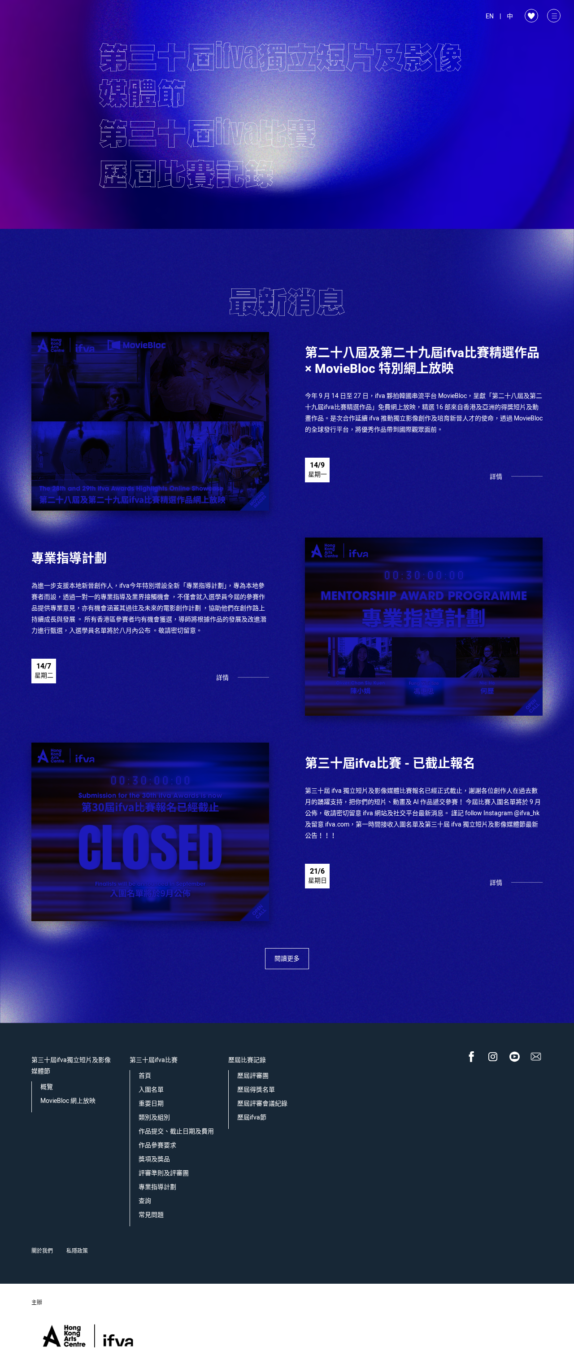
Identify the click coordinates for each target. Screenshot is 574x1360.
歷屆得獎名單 (256, 1089)
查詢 (145, 1201)
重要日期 (151, 1103)
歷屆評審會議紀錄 (262, 1103)
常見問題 (151, 1215)
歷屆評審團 (253, 1075)
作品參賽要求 (157, 1145)
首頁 (145, 1075)
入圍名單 (151, 1089)
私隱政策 (77, 1251)
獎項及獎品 (154, 1159)
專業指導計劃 (157, 1187)
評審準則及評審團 (164, 1173)
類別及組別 (154, 1117)
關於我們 (42, 1251)
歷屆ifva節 (251, 1117)
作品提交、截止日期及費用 (176, 1131)
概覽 (46, 1087)
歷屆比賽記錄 (247, 1060)
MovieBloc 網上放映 (68, 1101)
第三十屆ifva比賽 (154, 1060)
